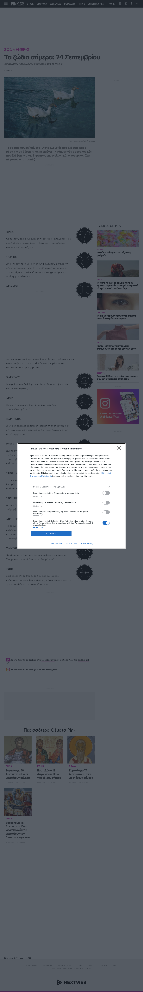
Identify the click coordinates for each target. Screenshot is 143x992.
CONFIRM (51, 533)
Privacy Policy (87, 543)
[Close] (119, 449)
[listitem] (71, 486)
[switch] (106, 493)
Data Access (71, 543)
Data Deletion (56, 543)
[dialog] (71, 496)
